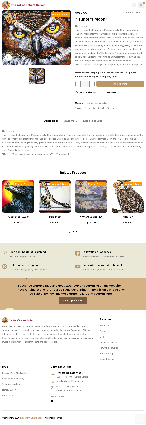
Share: (78, 108)
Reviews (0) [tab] (70, 120)
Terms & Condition (109, 342)
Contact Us (105, 331)
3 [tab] (76, 231)
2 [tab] (73, 231)
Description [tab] (51, 120)
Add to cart (120, 83)
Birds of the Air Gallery (13, 378)
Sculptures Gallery (11, 384)
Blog (102, 336)
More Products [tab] (92, 120)
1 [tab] (70, 232)
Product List (8, 395)
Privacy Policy (106, 353)
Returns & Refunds (109, 347)
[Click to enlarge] (8, 57)
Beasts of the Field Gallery (15, 373)
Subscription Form (73, 300)
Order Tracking (107, 359)
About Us (104, 325)
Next (138, 12)
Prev (130, 12)
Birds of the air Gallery (97, 103)
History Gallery (9, 389)
